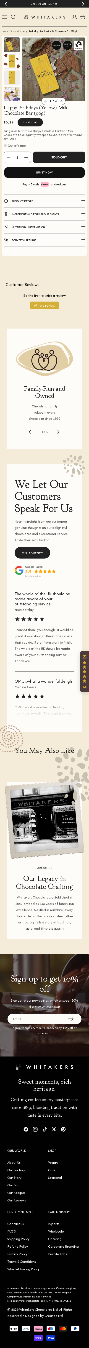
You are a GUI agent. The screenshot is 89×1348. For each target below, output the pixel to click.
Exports (53, 1223)
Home (5, 31)
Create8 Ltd (53, 1315)
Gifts (51, 1170)
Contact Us (15, 1223)
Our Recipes (16, 1192)
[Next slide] (83, 4)
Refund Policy (17, 1246)
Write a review (44, 305)
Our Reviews (16, 1200)
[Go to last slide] (6, 4)
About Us (14, 1162)
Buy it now (44, 172)
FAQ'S (11, 1231)
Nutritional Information (28, 227)
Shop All (14, 31)
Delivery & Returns (24, 240)
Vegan (53, 1162)
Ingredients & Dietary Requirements (35, 214)
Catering (55, 1238)
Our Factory (16, 1170)
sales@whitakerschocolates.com (27, 1301)
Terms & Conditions (21, 1261)
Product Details (22, 201)
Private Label (58, 1254)
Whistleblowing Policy (23, 1269)
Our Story (14, 1177)
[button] (45, 101)
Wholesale (56, 1231)
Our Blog (14, 1185)
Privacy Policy (17, 1254)
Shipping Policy (18, 1238)
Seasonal (55, 1177)
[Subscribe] (71, 1019)
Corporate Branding (63, 1246)
